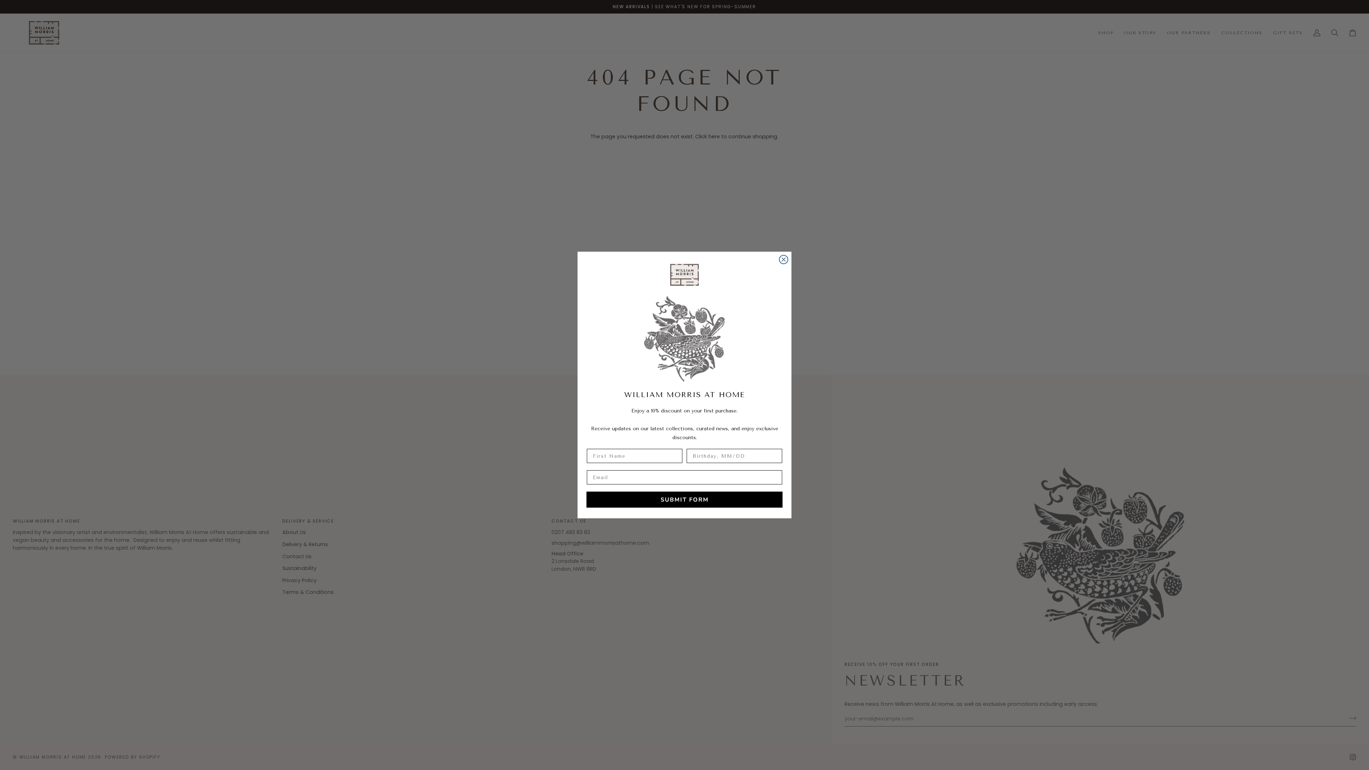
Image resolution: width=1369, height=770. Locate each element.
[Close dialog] (783, 259)
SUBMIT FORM (685, 500)
